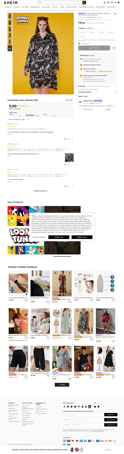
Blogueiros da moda (13, 414)
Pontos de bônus (40, 411)
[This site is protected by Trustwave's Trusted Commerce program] (64, 444)
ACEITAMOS (66, 437)
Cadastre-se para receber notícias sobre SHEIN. (78, 411)
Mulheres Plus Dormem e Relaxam (37, 10)
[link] (108, 2)
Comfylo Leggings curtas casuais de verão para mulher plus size (18, 374)
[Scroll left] (116, 7)
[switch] (27, 119)
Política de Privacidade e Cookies (100, 429)
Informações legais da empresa (13, 405)
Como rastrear (25, 415)
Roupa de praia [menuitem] (46, 7)
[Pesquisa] (84, 2)
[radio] (82, 32)
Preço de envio (26, 405)
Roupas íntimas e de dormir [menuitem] (86, 7)
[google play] (98, 407)
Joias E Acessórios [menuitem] (100, 7)
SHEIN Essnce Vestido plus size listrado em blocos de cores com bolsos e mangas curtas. (62, 335)
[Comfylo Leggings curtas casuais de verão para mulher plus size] (18, 359)
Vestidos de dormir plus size (54, 10)
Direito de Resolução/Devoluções (28, 408)
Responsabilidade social (13, 411)
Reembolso (25, 411)
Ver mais (62, 384)
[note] (18, 340)
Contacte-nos (39, 406)
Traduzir (10, 134)
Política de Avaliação (13, 109)
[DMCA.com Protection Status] (68, 444)
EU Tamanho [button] (89, 28)
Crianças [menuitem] (62, 7)
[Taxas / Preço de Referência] (85, 23)
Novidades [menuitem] (17, 7)
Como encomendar (27, 413)
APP (95, 403)
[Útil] (65, 139)
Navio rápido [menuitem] (25, 7)
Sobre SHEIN (11, 408)
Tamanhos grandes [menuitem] (112, 7)
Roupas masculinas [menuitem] (72, 7)
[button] (115, 2)
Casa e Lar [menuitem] (55, 7)
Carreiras (10, 416)
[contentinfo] (90, 441)
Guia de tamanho (26, 417)
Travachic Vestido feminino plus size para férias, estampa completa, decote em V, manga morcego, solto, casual (62, 299)
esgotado (94, 48)
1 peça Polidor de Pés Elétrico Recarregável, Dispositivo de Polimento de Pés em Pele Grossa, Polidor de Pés (18, 297)
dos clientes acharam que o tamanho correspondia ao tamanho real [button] (97, 40)
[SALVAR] (114, 48)
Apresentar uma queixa (14, 421)
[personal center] (104, 2)
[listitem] (18, 288)
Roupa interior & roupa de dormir (19, 10)
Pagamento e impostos (41, 409)
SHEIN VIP (24, 419)
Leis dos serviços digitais (12, 418)
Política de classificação (28, 422)
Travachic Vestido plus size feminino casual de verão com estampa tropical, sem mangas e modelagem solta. (83, 337)
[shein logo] (10, 2)
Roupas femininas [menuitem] (35, 7)
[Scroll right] (118, 7)
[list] (77, 406)
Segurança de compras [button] (89, 69)
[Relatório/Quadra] (73, 139)
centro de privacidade (98, 431)
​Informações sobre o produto (27, 424)
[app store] (95, 407)
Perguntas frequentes (41, 413)
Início (9, 10)
